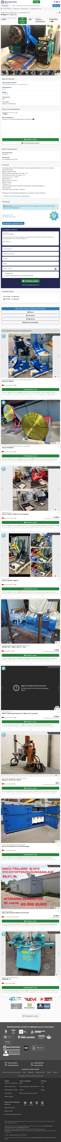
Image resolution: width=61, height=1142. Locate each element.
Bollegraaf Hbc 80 (40, 1072)
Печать (31, 312)
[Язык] (57, 1)
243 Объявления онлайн (9, 217)
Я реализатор (9, 273)
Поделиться (31, 319)
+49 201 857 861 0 (39, 1063)
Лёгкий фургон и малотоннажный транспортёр (30, 1076)
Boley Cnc (55, 1072)
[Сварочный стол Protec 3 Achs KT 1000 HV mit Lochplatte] (30, 488)
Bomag (49, 1072)
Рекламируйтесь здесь (31, 1016)
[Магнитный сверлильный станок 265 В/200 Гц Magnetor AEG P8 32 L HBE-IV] (30, 754)
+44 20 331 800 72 (12, 1063)
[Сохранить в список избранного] (57, 13)
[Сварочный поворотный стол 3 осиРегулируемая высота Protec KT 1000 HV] (30, 356)
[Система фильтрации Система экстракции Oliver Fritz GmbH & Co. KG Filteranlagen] (30, 821)
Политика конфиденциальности (30, 285)
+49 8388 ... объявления (12, 296)
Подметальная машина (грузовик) (12, 1072)
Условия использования (50, 1137)
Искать (57, 5)
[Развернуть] (30, 397)
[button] (59, 1)
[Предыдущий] (2, 50)
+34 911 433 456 (38, 1065)
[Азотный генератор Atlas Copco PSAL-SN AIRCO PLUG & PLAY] (30, 887)
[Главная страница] (1, 8)
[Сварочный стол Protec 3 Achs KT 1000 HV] (30, 555)
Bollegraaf (30, 1072)
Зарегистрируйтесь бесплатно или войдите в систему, (29, 206)
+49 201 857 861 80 (13, 1065)
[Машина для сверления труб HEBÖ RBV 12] (30, 954)
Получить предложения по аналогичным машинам (19, 275)
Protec (4, 89)
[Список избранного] (54, 1)
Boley (24, 1072)
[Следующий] (58, 50)
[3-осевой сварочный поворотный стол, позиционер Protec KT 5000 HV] (30, 422)
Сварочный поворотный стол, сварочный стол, (15, 84)
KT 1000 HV (5, 94)
